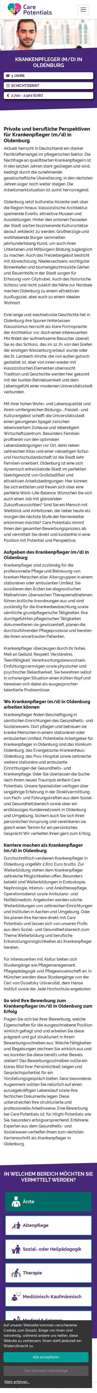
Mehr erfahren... (17, 1382)
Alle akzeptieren (46, 1357)
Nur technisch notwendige (46, 1371)
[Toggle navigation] (83, 10)
